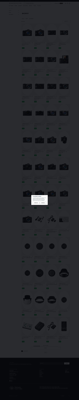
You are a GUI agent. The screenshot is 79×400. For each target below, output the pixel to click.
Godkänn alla (36, 202)
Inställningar (43, 202)
